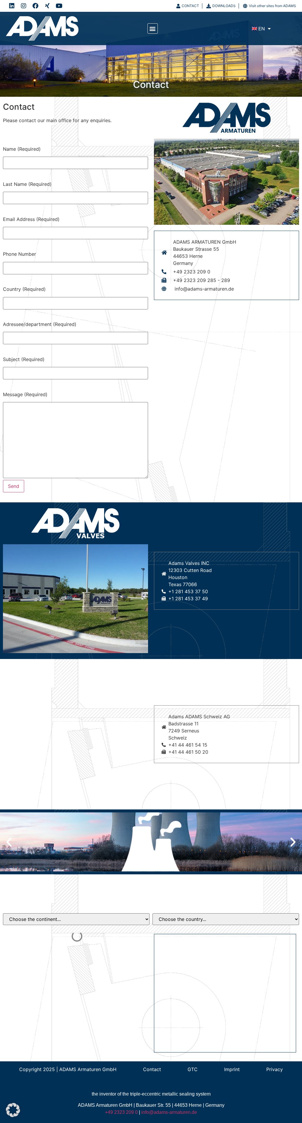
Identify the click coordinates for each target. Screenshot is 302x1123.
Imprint (232, 1069)
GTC (193, 1069)
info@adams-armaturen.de (169, 1112)
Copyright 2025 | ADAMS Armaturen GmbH (67, 1069)
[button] (152, 28)
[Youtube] (59, 6)
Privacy (274, 1069)
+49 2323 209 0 (121, 1112)
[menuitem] (261, 28)
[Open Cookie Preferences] (13, 1115)
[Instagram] (23, 6)
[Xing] (47, 6)
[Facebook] (35, 6)
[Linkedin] (12, 6)
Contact (152, 1069)
